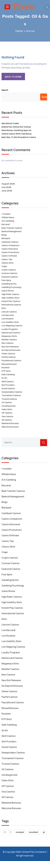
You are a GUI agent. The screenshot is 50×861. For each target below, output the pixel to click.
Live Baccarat (8, 315)
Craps (4, 266)
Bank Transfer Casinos (12, 228)
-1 (4, 832)
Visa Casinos (7, 416)
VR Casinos (7, 420)
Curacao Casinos (9, 273)
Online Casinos (8, 353)
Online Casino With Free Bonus (17, 133)
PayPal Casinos (9, 357)
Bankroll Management (12, 231)
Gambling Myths (9, 283)
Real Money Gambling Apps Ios (16, 130)
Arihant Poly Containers (34, 851)
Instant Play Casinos (11, 301)
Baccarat (6, 224)
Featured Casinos (10, 276)
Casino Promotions (10, 252)
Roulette (6, 367)
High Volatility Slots (10, 297)
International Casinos (11, 304)
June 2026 (7, 190)
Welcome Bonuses (10, 426)
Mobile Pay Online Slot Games (16, 126)
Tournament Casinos (11, 395)
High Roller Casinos (10, 294)
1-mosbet (6, 214)
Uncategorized (8, 406)
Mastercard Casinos (11, 332)
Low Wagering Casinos (12, 325)
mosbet (20, 832)
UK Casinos (7, 402)
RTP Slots (6, 371)
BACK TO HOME (13, 76)
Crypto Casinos (9, 269)
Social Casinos (8, 388)
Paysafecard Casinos (11, 360)
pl (44, 832)
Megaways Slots (9, 336)
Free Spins (6, 280)
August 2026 (8, 183)
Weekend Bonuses (10, 423)
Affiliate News (8, 217)
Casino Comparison (10, 245)
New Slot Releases (10, 346)
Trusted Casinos (9, 399)
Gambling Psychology (12, 287)
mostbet (33, 832)
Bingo (4, 234)
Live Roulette (8, 318)
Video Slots (7, 409)
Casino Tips (7, 259)
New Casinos (7, 343)
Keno (4, 308)
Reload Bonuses (9, 364)
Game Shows (8, 290)
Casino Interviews (10, 248)
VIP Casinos (7, 412)
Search (5, 90)
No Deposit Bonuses (11, 350)
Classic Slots (7, 262)
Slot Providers (8, 385)
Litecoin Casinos (9, 311)
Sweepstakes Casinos (12, 392)
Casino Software (9, 255)
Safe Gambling (8, 374)
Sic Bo (4, 378)
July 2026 (6, 187)
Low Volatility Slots (10, 322)
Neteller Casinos (9, 339)
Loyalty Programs (10, 329)
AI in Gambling (8, 221)
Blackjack (6, 238)
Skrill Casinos (8, 381)
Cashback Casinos (10, 242)
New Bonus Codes (10, 123)
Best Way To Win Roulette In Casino (19, 137)
